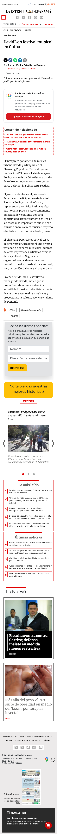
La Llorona (48, 24)
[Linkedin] (20, 60)
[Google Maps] (46, 759)
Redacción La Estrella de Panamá (26, 65)
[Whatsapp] (15, 60)
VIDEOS (28, 401)
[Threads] (17, 17)
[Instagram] (36, 17)
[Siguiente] (52, 443)
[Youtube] (41, 17)
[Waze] (53, 759)
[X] (23, 17)
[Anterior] (4, 443)
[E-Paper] (49, 4)
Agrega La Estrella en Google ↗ (28, 116)
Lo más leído (28, 485)
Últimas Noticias (30, 24)
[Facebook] (30, 17)
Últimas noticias (28, 537)
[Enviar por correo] (25, 60)
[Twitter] (6, 60)
